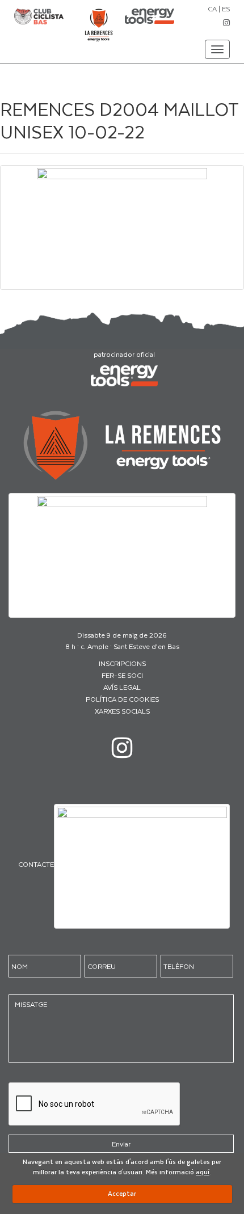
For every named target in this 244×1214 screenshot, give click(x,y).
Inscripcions (122, 663)
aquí (202, 1171)
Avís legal (122, 687)
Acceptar (122, 1193)
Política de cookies (122, 699)
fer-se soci (122, 675)
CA (212, 8)
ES (226, 8)
